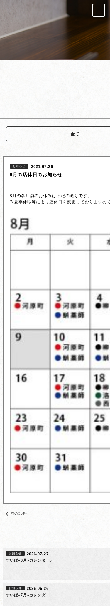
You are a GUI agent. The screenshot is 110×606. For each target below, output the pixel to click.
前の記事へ (20, 513)
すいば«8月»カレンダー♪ (29, 560)
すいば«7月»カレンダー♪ (29, 595)
